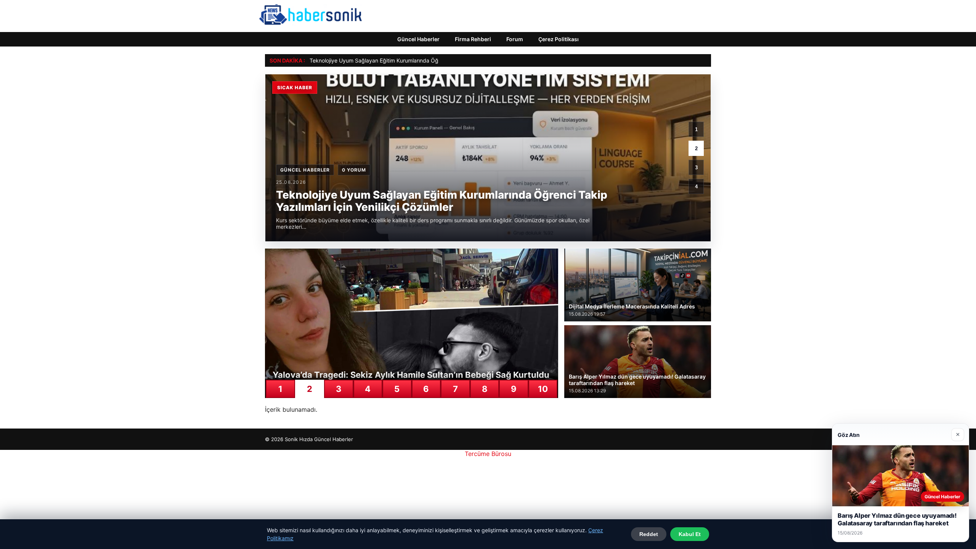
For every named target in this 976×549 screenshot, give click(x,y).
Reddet (648, 534)
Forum (514, 39)
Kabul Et (690, 534)
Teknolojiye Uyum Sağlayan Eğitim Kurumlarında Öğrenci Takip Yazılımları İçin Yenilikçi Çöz (422, 60)
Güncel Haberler (418, 39)
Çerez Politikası (558, 39)
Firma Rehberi (473, 39)
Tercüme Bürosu (488, 454)
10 (543, 389)
